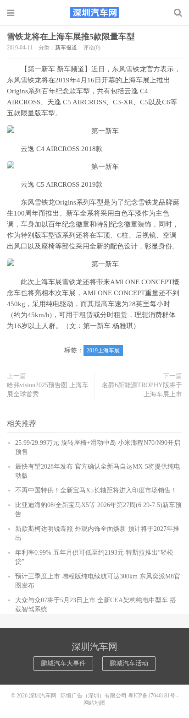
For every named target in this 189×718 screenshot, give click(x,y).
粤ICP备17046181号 (151, 695)
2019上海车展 (103, 350)
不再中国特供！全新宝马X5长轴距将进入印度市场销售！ (96, 490)
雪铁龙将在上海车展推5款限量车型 (71, 36)
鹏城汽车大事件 (63, 663)
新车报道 (66, 47)
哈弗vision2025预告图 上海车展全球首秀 (48, 390)
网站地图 (94, 703)
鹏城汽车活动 (129, 663)
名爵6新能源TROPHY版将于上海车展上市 (142, 390)
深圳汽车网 (94, 12)
